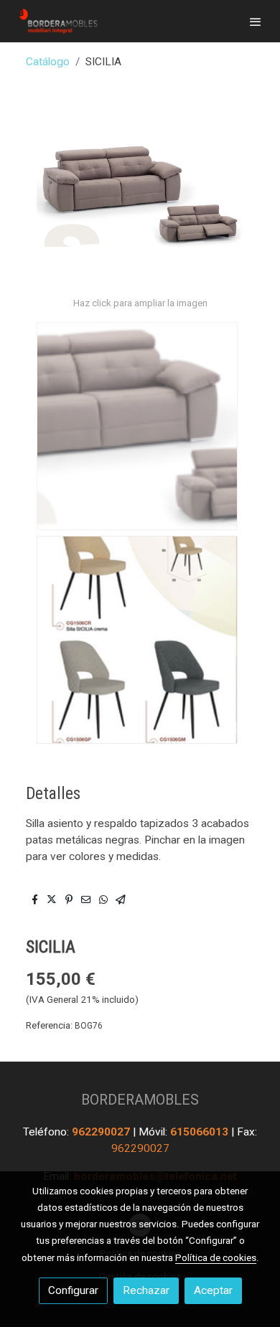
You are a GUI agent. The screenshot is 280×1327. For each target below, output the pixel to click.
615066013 (200, 1131)
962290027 (102, 1131)
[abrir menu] (256, 21)
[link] (57, 21)
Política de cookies (215, 1257)
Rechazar (146, 1290)
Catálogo (48, 61)
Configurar (73, 1290)
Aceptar (213, 1290)
